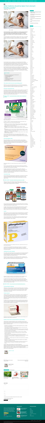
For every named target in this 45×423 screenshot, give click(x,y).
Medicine (31, 98)
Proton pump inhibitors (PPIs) (9, 76)
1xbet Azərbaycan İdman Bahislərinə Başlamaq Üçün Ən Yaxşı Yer (35, 14)
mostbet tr (31, 103)
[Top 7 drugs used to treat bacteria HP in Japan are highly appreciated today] (24, 374)
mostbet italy (31, 100)
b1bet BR (31, 64)
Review (31, 130)
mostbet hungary (32, 99)
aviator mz (31, 62)
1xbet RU (31, 49)
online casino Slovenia (32, 112)
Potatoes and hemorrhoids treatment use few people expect (23, 360)
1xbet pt (31, 48)
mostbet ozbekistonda (32, 101)
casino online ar (32, 77)
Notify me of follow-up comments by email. (8, 398)
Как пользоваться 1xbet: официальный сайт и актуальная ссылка (35, 16)
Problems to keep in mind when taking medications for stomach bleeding (13, 80)
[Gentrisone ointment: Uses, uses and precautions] (18, 409)
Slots (30, 134)
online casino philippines (33, 111)
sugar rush (31, 137)
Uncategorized (32, 140)
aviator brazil (31, 57)
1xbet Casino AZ (32, 40)
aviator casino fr (32, 59)
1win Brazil (31, 30)
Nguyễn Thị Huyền (6, 9)
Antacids (7, 77)
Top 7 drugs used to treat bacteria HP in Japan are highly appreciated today (24, 378)
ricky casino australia (32, 131)
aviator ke (31, 61)
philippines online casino (33, 118)
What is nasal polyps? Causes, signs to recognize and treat (8, 360)
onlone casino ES (32, 113)
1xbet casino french (32, 42)
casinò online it (32, 78)
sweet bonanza (32, 138)
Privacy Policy (40, 420)
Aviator (31, 56)
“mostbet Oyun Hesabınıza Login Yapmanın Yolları (35, 21)
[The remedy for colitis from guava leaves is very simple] (7, 374)
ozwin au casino (32, 116)
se (30, 132)
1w (30, 27)
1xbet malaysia (32, 46)
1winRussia (31, 38)
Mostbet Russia (32, 102)
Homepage (32, 420)
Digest (31, 85)
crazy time (31, 82)
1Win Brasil (31, 29)
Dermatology (31, 84)
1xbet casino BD (32, 41)
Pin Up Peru (31, 121)
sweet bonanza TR (32, 139)
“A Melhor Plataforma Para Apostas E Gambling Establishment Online (35, 12)
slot (30, 133)
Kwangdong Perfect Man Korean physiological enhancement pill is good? (24, 412)
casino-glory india (32, 81)
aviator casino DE (32, 58)
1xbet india (31, 43)
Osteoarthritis (31, 115)
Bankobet (31, 65)
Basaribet (31, 66)
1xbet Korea (31, 44)
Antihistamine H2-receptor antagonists (10, 78)
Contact (37, 420)
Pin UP (31, 119)
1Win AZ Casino (32, 28)
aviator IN (31, 60)
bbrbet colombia (32, 67)
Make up (31, 94)
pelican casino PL (32, 117)
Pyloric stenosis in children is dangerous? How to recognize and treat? (15, 378)
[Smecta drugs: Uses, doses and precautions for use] (18, 416)
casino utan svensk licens (33, 79)
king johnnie (31, 93)
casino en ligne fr (32, 75)
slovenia (31, 136)
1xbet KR (31, 45)
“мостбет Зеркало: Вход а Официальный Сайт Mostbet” (35, 19)
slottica (31, 135)
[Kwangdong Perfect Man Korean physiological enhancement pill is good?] (18, 412)
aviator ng (31, 63)
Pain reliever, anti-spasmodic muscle (9, 75)
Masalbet (31, 97)
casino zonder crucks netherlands (34, 80)
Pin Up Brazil (31, 120)
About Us (35, 420)
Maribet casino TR (32, 96)
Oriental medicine (32, 114)
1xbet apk (31, 39)
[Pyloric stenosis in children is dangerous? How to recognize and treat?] (16, 374)
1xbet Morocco (32, 47)
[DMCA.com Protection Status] (6, 413)
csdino (31, 83)
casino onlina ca (32, 76)
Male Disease (31, 95)
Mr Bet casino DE (32, 104)
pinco (31, 122)
